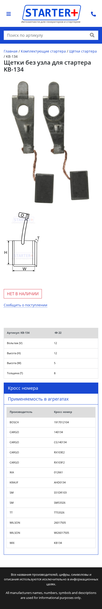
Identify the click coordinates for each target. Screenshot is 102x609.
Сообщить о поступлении (25, 305)
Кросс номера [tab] (23, 388)
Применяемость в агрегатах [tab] (38, 399)
